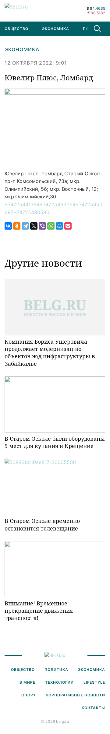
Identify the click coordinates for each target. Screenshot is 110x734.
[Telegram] (25, 226)
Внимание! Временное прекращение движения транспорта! (39, 611)
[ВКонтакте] (8, 226)
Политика (56, 669)
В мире (27, 682)
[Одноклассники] (16, 226)
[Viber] (42, 226)
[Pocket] (68, 226)
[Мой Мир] (59, 226)
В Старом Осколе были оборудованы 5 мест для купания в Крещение (55, 442)
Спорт (28, 695)
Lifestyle (94, 682)
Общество (23, 669)
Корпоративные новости (75, 695)
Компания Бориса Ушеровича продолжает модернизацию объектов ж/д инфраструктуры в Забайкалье (50, 352)
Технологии (59, 682)
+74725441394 (22, 204)
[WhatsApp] (51, 226)
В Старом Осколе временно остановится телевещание (42, 524)
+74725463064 (58, 204)
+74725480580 (31, 212)
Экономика (55, 28)
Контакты (93, 707)
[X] (33, 226)
